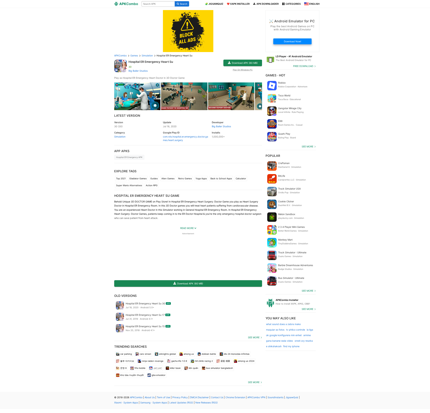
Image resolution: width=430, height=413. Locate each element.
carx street (145, 354)
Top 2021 (121, 178)
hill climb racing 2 (204, 361)
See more (254, 337)
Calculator (241, 178)
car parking (126, 354)
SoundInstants (275, 397)
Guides (154, 178)
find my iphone (291, 346)
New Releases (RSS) (206, 402)
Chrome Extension (235, 397)
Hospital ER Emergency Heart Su (150, 61)
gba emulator (158, 375)
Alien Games (168, 178)
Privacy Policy (180, 397)
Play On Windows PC (243, 69)
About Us (150, 397)
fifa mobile (140, 368)
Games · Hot (275, 75)
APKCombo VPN (256, 397)
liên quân (193, 368)
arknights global (167, 354)
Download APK (245, 62)
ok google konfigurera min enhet (284, 335)
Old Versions (125, 295)
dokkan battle (209, 354)
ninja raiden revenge (152, 361)
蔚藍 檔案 (225, 361)
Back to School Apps (221, 178)
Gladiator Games (138, 178)
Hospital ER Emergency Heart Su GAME (146, 195)
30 (118, 126)
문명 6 (123, 368)
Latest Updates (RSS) (181, 402)
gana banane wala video (279, 340)
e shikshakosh (274, 346)
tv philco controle (295, 329)
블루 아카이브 (127, 361)
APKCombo (120, 55)
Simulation (119, 136)
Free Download (303, 66)
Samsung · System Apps (153, 402)
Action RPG (152, 185)
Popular (273, 155)
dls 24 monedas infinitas (236, 354)
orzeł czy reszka (304, 340)
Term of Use (163, 397)
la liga (310, 329)
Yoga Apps (201, 178)
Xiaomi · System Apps (126, 402)
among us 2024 (246, 361)
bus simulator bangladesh (219, 368)
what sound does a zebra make (283, 324)
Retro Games (185, 178)
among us (189, 354)
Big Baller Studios (138, 70)
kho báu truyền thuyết (132, 375)
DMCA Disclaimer (199, 397)
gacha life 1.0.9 (179, 361)
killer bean (175, 368)
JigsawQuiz (292, 397)
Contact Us (217, 397)
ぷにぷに (157, 368)
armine (307, 335)
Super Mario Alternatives (129, 185)
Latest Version (127, 115)
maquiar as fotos (275, 329)
